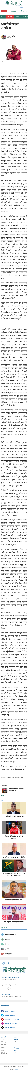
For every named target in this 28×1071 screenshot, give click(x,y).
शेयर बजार (3, 1045)
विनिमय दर (3, 1042)
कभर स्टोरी (9, 16)
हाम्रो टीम (16, 1053)
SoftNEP (16, 1070)
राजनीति (17, 16)
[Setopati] (14, 970)
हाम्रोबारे (3, 1050)
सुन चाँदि (3, 1048)
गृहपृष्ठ (2, 1039)
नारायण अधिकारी (11, 36)
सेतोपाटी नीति (4, 1053)
